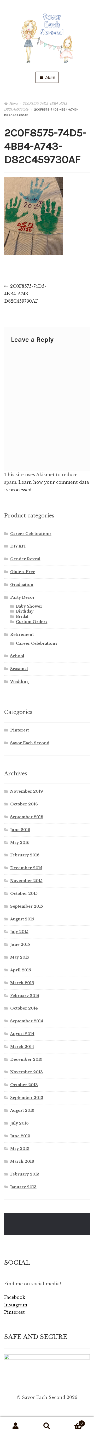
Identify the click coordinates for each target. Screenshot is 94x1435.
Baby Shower (29, 606)
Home (13, 104)
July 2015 (19, 931)
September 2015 (26, 906)
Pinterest (19, 730)
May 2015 (19, 957)
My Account (15, 1426)
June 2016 (20, 829)
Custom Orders (31, 621)
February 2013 (24, 1174)
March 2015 (22, 983)
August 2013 (22, 1110)
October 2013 (24, 1084)
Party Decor (22, 597)
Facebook (14, 1297)
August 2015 (22, 919)
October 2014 (24, 1008)
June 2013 (20, 1136)
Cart (73, 1421)
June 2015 (20, 944)
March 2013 (22, 1161)
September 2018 (26, 817)
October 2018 (24, 804)
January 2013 (23, 1187)
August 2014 (22, 1033)
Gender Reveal (25, 559)
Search (47, 1426)
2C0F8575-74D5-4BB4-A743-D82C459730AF (25, 293)
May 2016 (20, 842)
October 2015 (24, 893)
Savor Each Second (29, 743)
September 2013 (26, 1097)
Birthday (24, 611)
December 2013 (26, 1059)
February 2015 (24, 995)
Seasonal (19, 668)
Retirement (22, 634)
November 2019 (26, 791)
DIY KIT (18, 546)
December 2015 (26, 868)
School (17, 656)
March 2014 (22, 1046)
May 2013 (20, 1148)
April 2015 (20, 970)
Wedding (19, 681)
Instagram (15, 1304)
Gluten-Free (22, 571)
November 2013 (26, 1072)
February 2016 (24, 855)
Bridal (22, 616)
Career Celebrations (30, 533)
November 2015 (26, 880)
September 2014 (26, 1021)
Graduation (21, 584)
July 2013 (19, 1123)
